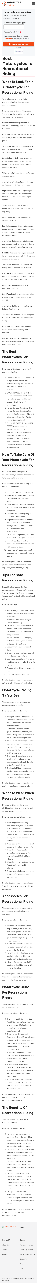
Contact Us (6, 1240)
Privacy (4, 1254)
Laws (22, 1268)
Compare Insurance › (18, 44)
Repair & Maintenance (27, 1254)
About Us (5, 1245)
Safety (22, 1264)
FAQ (21, 1232)
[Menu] (33, 3)
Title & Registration (26, 1249)
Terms (4, 1249)
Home (22, 1227)
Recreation (23, 1259)
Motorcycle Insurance (27, 1245)
